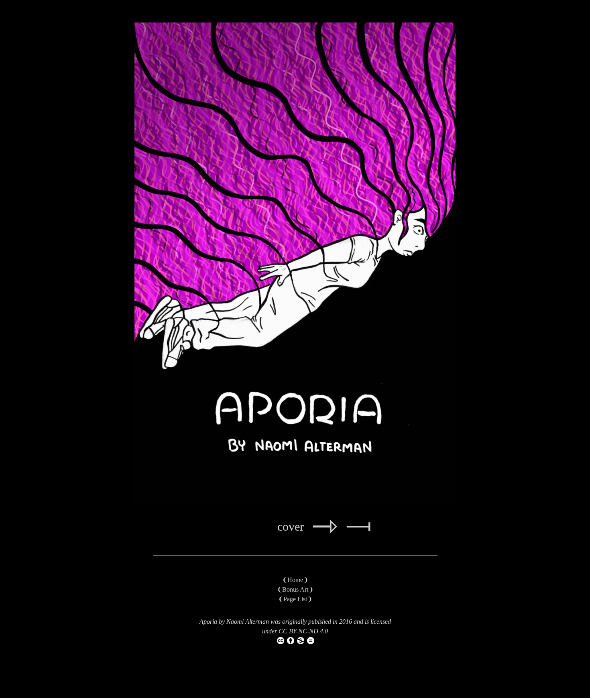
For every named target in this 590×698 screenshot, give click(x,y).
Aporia (208, 621)
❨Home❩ (295, 579)
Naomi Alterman (247, 621)
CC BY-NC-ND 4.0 (303, 631)
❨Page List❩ (295, 599)
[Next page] (325, 531)
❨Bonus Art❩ (295, 589)
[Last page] (358, 531)
